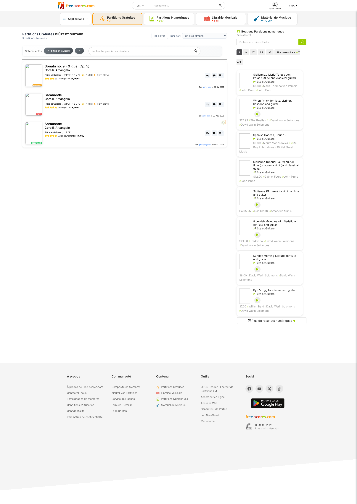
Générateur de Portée (214, 409)
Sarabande (57, 97)
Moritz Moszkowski (275, 143)
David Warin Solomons (284, 120)
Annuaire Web (209, 403)
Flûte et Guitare (60, 50)
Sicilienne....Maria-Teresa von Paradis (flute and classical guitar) (274, 76)
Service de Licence (123, 398)
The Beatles (257, 120)
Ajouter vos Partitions (124, 392)
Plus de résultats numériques (273, 321)
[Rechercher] (220, 5)
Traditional (256, 241)
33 (269, 52)
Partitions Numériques (174, 398)
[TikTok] (279, 389)
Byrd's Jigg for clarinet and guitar (274, 290)
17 (253, 52)
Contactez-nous (76, 392)
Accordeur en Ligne (213, 396)
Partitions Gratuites (172, 386)
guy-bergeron (205, 144)
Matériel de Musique (173, 404)
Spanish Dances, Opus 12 (269, 135)
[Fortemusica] (248, 426)
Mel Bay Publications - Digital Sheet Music (268, 147)
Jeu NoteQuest (210, 415)
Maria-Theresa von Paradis (279, 86)
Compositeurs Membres (126, 386)
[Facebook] (249, 389)
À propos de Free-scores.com (85, 386)
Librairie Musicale (171, 392)
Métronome (208, 421)
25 (261, 52)
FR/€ (292, 5)
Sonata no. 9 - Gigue (67, 68)
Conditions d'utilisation (80, 404)
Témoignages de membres (83, 398)
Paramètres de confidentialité (85, 417)
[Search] (195, 51)
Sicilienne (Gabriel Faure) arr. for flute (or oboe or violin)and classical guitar (275, 165)
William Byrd (256, 306)
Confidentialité (75, 410)
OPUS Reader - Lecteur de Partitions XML (217, 389)
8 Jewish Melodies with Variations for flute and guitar (275, 223)
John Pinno (247, 90)
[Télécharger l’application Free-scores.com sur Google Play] (267, 403)
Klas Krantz (260, 211)
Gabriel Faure (272, 176)
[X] (269, 389)
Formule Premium (122, 404)
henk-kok (207, 87)
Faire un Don (119, 410)
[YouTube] (259, 389)
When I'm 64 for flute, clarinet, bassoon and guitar (272, 102)
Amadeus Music (280, 211)
